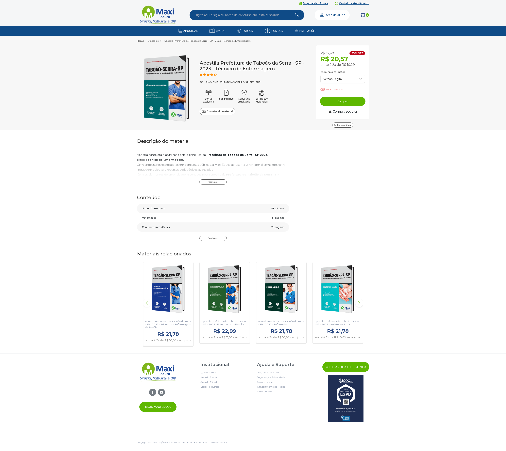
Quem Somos (208, 372)
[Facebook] (152, 392)
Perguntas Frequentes (269, 372)
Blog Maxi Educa (158, 406)
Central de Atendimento (346, 366)
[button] (359, 303)
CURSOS (248, 30)
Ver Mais (213, 182)
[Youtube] (161, 392)
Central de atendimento (354, 3)
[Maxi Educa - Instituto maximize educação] (158, 387)
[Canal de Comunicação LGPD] (345, 398)
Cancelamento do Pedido (271, 386)
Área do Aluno (208, 377)
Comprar (342, 101)
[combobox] (237, 15)
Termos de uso (265, 381)
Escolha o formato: (332, 72)
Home (140, 40)
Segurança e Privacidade (271, 377)
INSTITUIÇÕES (307, 30)
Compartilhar (344, 125)
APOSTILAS (190, 30)
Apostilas (153, 40)
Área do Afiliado (209, 381)
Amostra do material (220, 111)
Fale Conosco (264, 391)
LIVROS (220, 30)
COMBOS (277, 30)
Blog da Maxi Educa (315, 3)
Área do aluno (335, 15)
